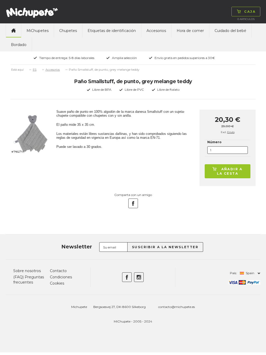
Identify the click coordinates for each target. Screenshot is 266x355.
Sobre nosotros (27, 270)
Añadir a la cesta (230, 171)
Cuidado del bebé (230, 30)
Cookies (57, 283)
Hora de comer (190, 30)
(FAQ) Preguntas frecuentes (28, 280)
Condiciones (61, 277)
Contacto (58, 270)
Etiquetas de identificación (112, 30)
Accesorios (156, 30)
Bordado (18, 44)
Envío (231, 132)
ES (34, 69)
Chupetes (68, 30)
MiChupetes (37, 30)
